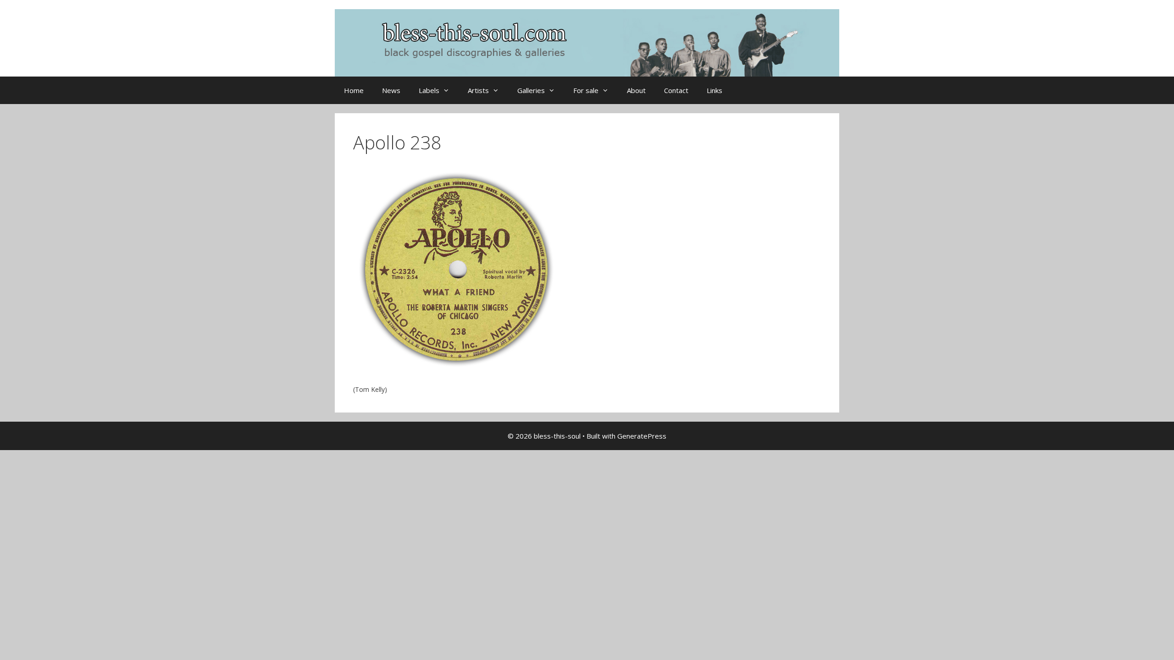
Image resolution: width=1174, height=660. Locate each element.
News (391, 90)
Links (714, 90)
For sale (585, 90)
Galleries (531, 90)
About (636, 90)
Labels (429, 90)
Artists (478, 90)
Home (354, 90)
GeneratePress (641, 435)
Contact (676, 90)
